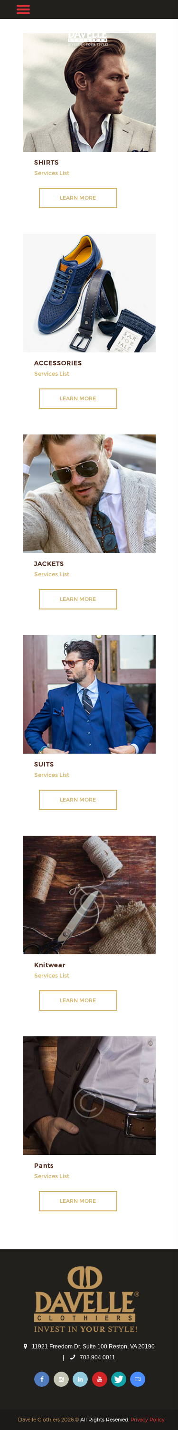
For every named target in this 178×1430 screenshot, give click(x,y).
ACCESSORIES (58, 362)
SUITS (44, 763)
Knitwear (50, 964)
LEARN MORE (78, 197)
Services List (51, 172)
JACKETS (49, 563)
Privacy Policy (148, 1419)
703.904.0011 (97, 1357)
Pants (44, 1165)
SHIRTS (46, 162)
